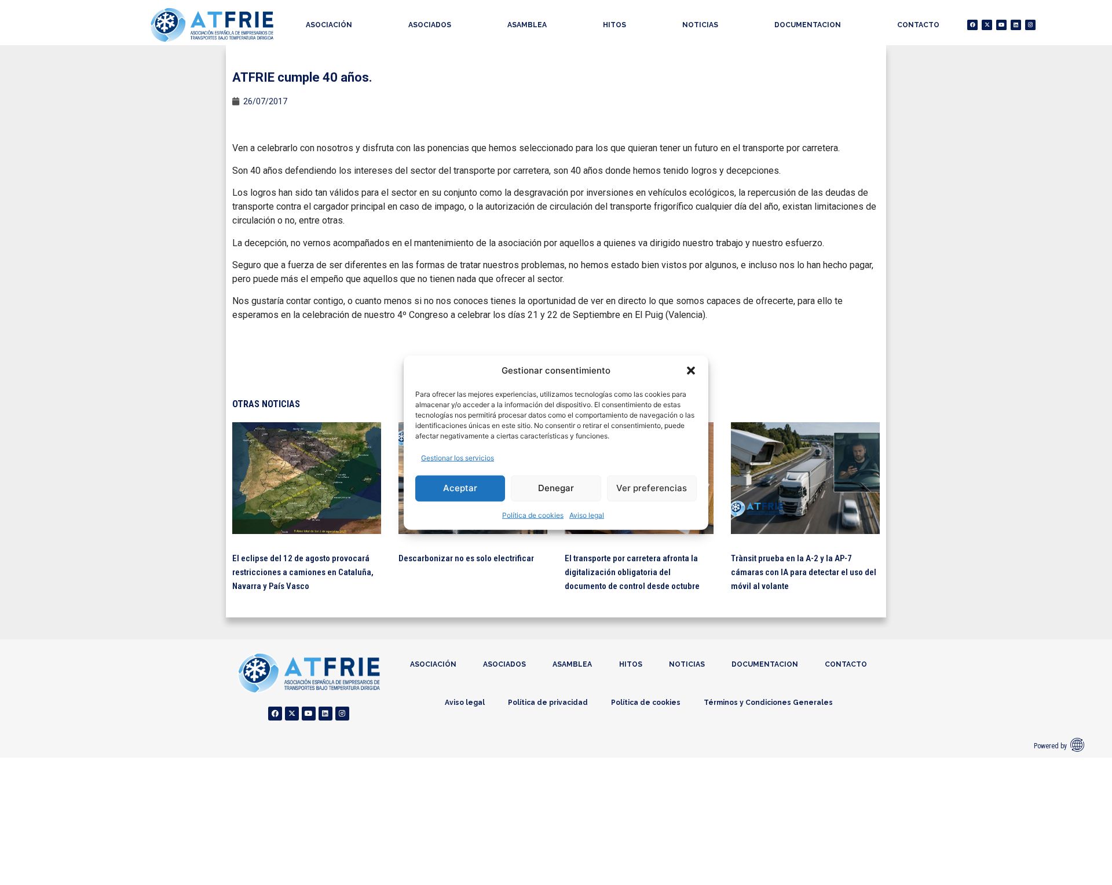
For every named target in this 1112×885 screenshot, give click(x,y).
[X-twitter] (987, 25)
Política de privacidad (548, 703)
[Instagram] (1030, 25)
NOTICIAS (700, 25)
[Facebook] (972, 25)
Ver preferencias (651, 487)
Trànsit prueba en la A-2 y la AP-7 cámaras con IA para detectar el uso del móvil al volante (803, 572)
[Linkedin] (1016, 25)
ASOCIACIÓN (329, 25)
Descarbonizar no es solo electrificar (466, 558)
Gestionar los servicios (457, 457)
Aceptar (460, 487)
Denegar (556, 487)
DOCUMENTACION (807, 25)
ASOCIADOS (429, 25)
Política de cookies (533, 514)
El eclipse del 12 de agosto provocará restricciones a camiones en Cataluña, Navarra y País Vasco (303, 572)
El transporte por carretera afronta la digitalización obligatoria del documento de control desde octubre (632, 572)
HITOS (614, 25)
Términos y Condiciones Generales (768, 703)
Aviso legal (586, 514)
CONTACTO (918, 25)
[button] (691, 370)
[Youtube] (1001, 25)
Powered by (1050, 746)
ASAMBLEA (527, 25)
